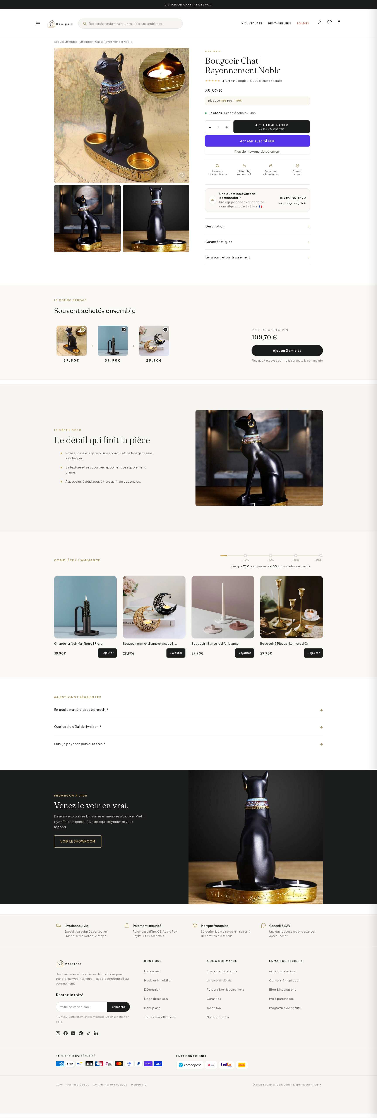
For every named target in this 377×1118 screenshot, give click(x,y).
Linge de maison (156, 998)
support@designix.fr (292, 203)
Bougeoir (72, 41)
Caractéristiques (257, 241)
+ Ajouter (107, 653)
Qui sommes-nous (282, 971)
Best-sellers (279, 23)
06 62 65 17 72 (293, 198)
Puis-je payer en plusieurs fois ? (79, 744)
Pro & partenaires (281, 998)
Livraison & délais (219, 980)
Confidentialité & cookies (110, 1084)
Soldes (303, 23)
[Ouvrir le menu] (38, 23)
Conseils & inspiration (284, 980)
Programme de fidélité (285, 1008)
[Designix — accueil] (60, 24)
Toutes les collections (160, 1017)
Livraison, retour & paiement (257, 257)
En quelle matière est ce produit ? (81, 709)
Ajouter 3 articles (287, 350)
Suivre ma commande (222, 971)
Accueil (59, 41)
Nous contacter (218, 1017)
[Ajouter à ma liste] (181, 175)
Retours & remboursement (225, 989)
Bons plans (152, 1008)
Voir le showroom (77, 841)
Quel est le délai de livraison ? (77, 726)
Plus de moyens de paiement (257, 151)
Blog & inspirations (282, 989)
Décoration (152, 989)
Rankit (317, 1084)
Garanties (214, 998)
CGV (59, 1084)
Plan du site (139, 1084)
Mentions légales (77, 1084)
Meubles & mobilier (157, 980)
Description (257, 226)
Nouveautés (252, 23)
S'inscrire (118, 1007)
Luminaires (152, 971)
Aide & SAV (214, 1008)
